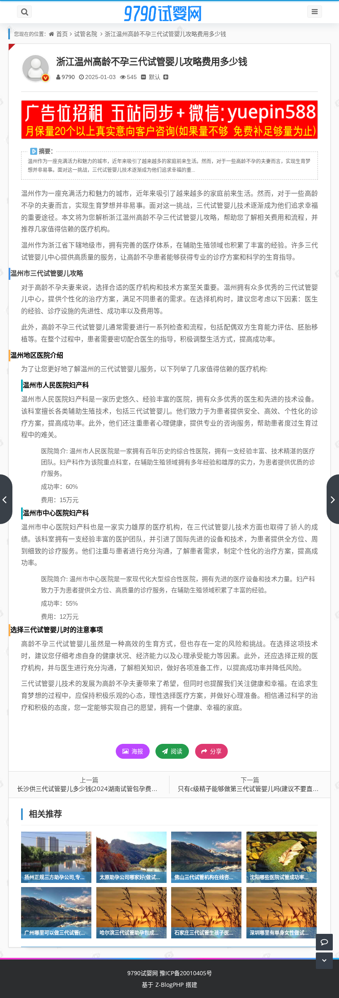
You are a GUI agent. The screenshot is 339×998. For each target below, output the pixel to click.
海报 (136, 751)
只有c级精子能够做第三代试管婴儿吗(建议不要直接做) (252, 788)
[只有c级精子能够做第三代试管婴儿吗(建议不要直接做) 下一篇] (333, 499)
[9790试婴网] (169, 13)
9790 (68, 77)
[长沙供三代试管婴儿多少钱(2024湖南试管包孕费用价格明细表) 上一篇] (6, 499)
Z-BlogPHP (169, 984)
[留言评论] (324, 942)
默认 (154, 77)
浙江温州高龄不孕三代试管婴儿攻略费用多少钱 (165, 34)
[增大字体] (165, 77)
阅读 (175, 751)
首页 (62, 34)
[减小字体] (143, 77)
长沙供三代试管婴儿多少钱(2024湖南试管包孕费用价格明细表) (103, 788)
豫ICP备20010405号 (185, 973)
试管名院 (85, 34)
